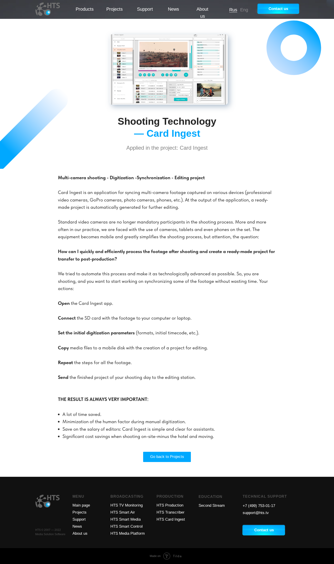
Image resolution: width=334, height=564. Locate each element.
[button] (264, 530)
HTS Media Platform (127, 533)
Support (145, 9)
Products (85, 9)
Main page (81, 505)
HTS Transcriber (170, 512)
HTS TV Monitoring (126, 505)
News (173, 9)
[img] (47, 9)
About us (79, 533)
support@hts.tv (256, 513)
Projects (114, 9)
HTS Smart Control (126, 526)
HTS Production (170, 505)
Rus (233, 9)
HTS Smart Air (122, 512)
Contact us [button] (278, 9)
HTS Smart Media (125, 519)
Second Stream (212, 505)
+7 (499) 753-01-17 (259, 506)
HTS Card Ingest (171, 519)
